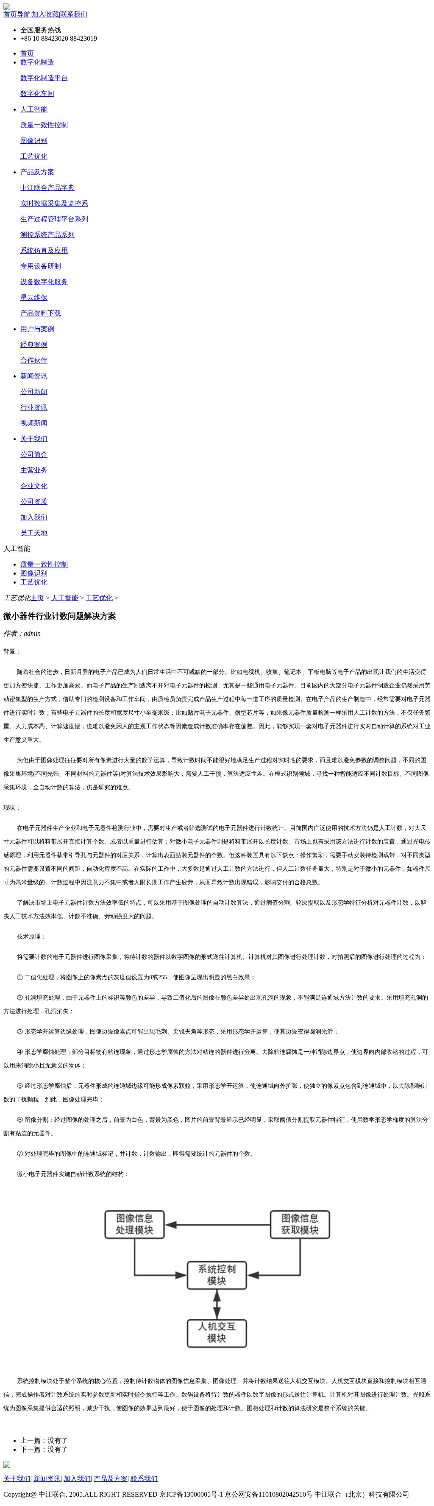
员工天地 (33, 532)
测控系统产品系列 (47, 234)
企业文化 (33, 485)
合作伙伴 (33, 360)
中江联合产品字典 (47, 187)
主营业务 (33, 470)
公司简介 (33, 454)
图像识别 (33, 140)
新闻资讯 (33, 376)
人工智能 (33, 109)
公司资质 (33, 501)
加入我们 (33, 517)
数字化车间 (37, 93)
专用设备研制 (40, 266)
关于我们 (33, 438)
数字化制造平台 (44, 77)
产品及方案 (37, 172)
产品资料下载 (40, 313)
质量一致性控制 (44, 125)
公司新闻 (33, 391)
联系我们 (73, 14)
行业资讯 (33, 407)
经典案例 (33, 344)
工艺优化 (33, 156)
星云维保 (33, 297)
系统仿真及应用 (44, 250)
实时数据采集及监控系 (54, 203)
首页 (27, 53)
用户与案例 (37, 328)
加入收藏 (45, 14)
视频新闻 (33, 423)
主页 (37, 597)
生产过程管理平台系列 (54, 219)
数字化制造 (37, 62)
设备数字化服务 (44, 281)
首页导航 (17, 14)
